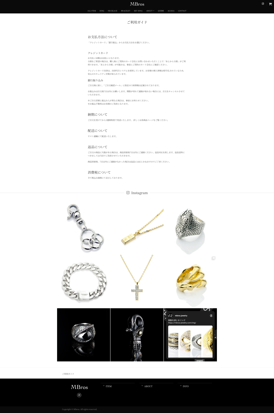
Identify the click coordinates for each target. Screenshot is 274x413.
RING (102, 11)
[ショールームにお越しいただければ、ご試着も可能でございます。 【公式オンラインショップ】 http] (83, 281)
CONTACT (182, 11)
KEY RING (138, 11)
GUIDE (161, 11)
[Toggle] (103, 385)
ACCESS (171, 11)
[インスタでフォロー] (263, 4)
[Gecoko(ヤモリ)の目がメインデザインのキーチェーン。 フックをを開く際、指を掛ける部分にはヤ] (83, 228)
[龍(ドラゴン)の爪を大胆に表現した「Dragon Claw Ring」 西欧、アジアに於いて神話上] (190, 281)
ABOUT (149, 11)
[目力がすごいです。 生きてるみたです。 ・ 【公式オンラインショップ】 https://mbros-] (83, 334)
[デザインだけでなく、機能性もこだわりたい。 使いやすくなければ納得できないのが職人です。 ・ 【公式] (137, 334)
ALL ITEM (91, 11)
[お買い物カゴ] (270, 4)
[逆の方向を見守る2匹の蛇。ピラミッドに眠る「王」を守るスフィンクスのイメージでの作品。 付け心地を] (190, 228)
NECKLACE (112, 11)
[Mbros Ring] (190, 334)
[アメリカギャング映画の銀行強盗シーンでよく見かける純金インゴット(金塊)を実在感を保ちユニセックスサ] (137, 228)
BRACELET (125, 11)
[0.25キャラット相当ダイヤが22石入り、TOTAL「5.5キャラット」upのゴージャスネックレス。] (137, 281)
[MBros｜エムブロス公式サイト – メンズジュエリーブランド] (137, 4)
